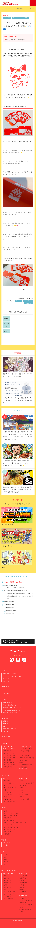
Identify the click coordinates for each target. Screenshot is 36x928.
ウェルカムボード (10, 755)
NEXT (6, 331)
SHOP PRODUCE (9, 870)
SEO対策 (5, 845)
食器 (21, 792)
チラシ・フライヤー (10, 815)
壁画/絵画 (23, 767)
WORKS (5, 687)
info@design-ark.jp (9, 601)
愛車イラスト (8, 767)
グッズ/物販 (24, 794)
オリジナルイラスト (25, 746)
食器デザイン (24, 902)
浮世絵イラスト (24, 768)
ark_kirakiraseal (10, 607)
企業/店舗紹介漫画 (26, 765)
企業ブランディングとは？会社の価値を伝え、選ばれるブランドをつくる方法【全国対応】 (17, 400)
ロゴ (5, 855)
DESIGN (7, 8)
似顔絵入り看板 (9, 762)
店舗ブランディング (9, 873)
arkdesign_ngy (10, 613)
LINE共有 (28, 303)
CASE (4, 699)
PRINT (4, 808)
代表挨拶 (5, 721)
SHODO (4, 851)
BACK (6, 318)
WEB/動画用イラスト (27, 758)
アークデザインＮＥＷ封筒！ (15, 40)
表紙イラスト (24, 760)
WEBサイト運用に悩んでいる (12, 707)
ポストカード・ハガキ (11, 813)
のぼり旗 (7, 834)
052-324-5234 (13, 581)
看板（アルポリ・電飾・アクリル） (15, 822)
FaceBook (28, 301)
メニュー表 (7, 799)
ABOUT (4, 718)
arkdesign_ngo (10, 604)
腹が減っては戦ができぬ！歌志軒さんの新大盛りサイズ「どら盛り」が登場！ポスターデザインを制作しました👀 (17, 489)
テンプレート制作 (10, 801)
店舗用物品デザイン (25, 895)
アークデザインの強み (9, 673)
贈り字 (6, 862)
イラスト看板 (24, 755)
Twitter (18, 301)
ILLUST (15, 18)
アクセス (5, 731)
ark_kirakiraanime (11, 610)
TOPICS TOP (6, 325)
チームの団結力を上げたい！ (11, 710)
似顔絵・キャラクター (9, 748)
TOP (2, 8)
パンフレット (8, 794)
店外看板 (23, 878)
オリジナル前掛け (26, 900)
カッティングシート (10, 824)
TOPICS (5, 693)
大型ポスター (8, 818)
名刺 (5, 797)
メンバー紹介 (7, 678)
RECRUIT (5, 737)
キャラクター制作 (26, 748)
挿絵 (21, 762)
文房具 (22, 797)
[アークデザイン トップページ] (9, 3)
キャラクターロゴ (10, 757)
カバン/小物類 (25, 799)
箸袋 (21, 907)
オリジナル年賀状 (10, 764)
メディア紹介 (7, 681)
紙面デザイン (7, 778)
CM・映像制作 (8, 898)
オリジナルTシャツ (26, 898)
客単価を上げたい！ (9, 702)
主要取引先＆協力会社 (9, 728)
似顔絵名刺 (7, 751)
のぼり (22, 790)
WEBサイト (5, 567)
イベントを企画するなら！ (11, 705)
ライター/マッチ (25, 909)
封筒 (21, 911)
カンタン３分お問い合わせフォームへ (18, 641)
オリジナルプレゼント (11, 827)
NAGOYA (25, 18)
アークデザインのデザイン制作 (12, 676)
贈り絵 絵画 (8, 760)
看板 (21, 781)
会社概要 (5, 723)
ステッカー (7, 831)
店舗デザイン (23, 873)
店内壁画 (23, 892)
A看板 (22, 885)
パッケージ (7, 792)
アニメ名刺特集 (7, 524)
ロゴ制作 (7, 781)
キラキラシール (7, 546)
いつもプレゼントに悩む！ (11, 712)
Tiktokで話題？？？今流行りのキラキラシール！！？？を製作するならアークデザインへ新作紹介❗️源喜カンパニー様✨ (18, 463)
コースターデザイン (27, 905)
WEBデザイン (7, 843)
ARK (3, 671)
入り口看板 (24, 876)
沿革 (4, 726)
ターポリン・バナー (10, 829)
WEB (3, 840)
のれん (22, 787)
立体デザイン (23, 778)
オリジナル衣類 (9, 820)
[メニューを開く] (33, 3)
